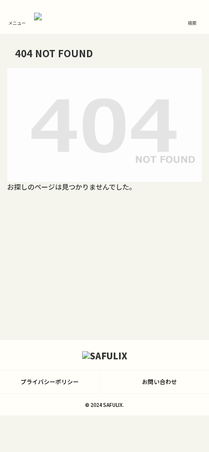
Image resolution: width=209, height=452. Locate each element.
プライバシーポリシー (49, 381)
